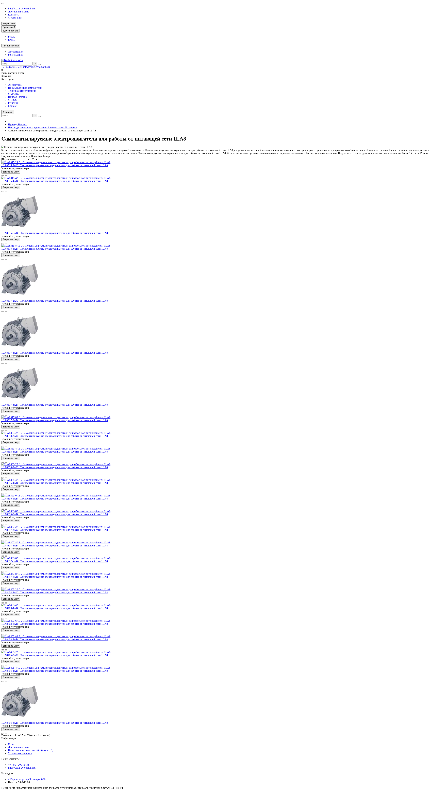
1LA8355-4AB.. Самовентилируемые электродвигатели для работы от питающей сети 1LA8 (54, 482)
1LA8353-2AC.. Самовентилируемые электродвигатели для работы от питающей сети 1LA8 (54, 436)
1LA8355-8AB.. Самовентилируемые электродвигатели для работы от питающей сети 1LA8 (54, 514)
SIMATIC (13, 93)
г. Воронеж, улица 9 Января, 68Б (26, 779)
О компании (15, 17)
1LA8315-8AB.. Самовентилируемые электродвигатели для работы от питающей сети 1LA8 (54, 248)
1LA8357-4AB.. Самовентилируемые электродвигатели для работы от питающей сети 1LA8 (54, 545)
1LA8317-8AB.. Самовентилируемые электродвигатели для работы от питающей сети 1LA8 (54, 420)
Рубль (11, 36)
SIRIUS (12, 99)
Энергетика (15, 84)
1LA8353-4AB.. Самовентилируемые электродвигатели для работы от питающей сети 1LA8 (54, 451)
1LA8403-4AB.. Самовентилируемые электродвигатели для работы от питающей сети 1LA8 (54, 608)
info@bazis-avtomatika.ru (22, 8)
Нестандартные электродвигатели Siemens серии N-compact (42, 127)
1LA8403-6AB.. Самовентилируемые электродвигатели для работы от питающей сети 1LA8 (54, 623)
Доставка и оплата (18, 11)
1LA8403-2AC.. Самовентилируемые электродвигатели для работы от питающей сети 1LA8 (54, 592)
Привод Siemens (17, 96)
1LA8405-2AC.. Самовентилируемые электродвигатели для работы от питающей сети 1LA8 (54, 655)
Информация (8, 738)
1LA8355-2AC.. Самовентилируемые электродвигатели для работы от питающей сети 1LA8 (54, 467)
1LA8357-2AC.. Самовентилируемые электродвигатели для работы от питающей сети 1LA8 (54, 529)
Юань (11, 39)
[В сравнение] (6, 175)
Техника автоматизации (22, 90)
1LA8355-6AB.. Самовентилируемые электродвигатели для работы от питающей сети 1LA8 (54, 498)
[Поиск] (39, 64)
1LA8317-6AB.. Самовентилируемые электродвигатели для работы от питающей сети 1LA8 (54, 404)
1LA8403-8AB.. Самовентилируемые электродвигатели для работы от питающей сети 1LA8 (54, 639)
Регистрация (15, 54)
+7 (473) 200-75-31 (12, 66)
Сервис (12, 106)
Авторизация (15, 51)
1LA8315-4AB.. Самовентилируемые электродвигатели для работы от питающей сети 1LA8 (54, 181)
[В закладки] (2, 175)
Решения (13, 102)
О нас (11, 744)
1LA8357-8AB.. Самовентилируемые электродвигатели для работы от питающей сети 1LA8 (54, 576)
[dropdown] (2, 3)
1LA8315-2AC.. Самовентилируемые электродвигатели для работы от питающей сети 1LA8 (54, 165)
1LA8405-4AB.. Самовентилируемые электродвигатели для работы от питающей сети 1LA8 (54, 670)
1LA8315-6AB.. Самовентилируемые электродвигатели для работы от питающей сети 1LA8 (54, 233)
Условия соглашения (20, 753)
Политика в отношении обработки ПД (30, 750)
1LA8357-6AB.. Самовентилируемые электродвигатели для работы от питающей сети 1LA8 (54, 561)
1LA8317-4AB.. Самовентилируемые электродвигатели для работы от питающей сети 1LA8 (54, 352)
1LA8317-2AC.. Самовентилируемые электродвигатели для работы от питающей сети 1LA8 (54, 300)
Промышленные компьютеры (25, 87)
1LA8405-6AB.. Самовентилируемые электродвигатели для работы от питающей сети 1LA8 (54, 722)
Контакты (13, 14)
